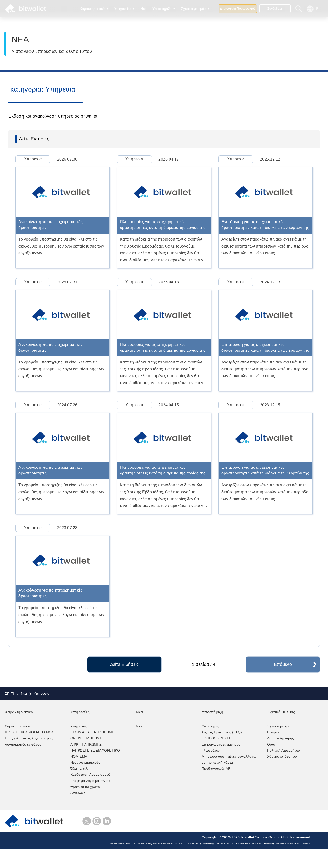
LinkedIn (107, 821)
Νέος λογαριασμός (85, 762)
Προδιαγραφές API (216, 768)
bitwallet (25, 8)
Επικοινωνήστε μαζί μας (221, 744)
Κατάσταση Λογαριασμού (90, 774)
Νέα (143, 9)
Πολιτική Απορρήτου (283, 750)
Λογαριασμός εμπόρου (23, 744)
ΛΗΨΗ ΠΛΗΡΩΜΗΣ (86, 744)
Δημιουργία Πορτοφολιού (238, 8)
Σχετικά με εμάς (193, 9)
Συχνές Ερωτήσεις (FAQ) (222, 732)
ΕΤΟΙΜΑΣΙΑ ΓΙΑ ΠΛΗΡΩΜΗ (92, 732)
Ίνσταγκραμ (96, 821)
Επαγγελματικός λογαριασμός (29, 738)
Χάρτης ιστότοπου (282, 756)
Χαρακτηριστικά (92, 9)
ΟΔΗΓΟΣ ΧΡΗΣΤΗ (217, 738)
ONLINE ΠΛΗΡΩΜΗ (86, 738)
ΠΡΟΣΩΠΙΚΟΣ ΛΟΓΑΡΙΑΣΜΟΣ (29, 732)
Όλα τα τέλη (80, 768)
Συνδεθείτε (274, 8)
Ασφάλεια (77, 793)
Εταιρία (273, 732)
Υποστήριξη (162, 9)
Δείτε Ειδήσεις (124, 664)
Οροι (271, 744)
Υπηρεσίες (122, 9)
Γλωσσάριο (211, 750)
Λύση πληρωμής (280, 738)
